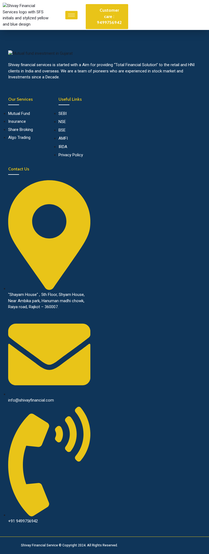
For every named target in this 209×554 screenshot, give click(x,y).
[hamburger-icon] (71, 15)
